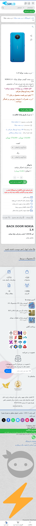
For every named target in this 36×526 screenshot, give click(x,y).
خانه (33, 18)
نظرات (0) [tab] (5, 217)
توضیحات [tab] (28, 217)
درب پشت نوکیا (18, 18)
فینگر (21, 171)
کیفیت (18, 143)
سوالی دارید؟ (25, 110)
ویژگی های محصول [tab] (17, 217)
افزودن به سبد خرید (16, 182)
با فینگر (29, 165)
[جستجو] (3, 8)
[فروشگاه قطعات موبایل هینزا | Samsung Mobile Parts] (9, 3)
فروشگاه (27, 18)
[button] (33, 26)
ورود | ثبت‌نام (29, 11)
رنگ (18, 153)
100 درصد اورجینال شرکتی (16, 129)
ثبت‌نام (8, 371)
